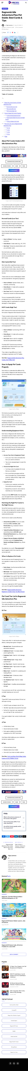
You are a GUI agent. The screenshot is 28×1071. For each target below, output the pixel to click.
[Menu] (2, 2)
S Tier (8, 129)
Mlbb (16, 166)
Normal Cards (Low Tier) (12, 106)
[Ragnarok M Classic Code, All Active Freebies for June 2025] (14, 934)
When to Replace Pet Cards (13, 121)
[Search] (26, 2)
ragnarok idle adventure (14, 161)
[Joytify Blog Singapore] (14, 2)
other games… (14, 170)
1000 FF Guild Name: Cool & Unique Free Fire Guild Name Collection (18, 975)
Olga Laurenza (9, 25)
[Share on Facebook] (8, 32)
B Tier (8, 134)
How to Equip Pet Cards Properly (13, 113)
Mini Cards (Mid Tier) (11, 108)
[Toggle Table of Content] (3, 98)
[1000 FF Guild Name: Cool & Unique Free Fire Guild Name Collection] (5, 976)
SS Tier (8, 127)
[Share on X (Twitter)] (10, 32)
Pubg (23, 166)
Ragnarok (5, 8)
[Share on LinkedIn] (15, 32)
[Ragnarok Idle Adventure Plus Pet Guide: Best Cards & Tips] (14, 44)
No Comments (20, 27)
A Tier (8, 132)
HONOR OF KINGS (7, 166)
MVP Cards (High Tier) (11, 110)
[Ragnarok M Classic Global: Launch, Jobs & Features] (14, 910)
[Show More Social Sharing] (17, 32)
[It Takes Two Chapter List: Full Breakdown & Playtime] (5, 968)
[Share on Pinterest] (12, 32)
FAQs (6, 136)
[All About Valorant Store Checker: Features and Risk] (5, 985)
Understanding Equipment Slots (13, 115)
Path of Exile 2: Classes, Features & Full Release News (20, 846)
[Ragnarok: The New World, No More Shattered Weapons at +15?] (14, 886)
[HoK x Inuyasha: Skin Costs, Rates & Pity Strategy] (5, 992)
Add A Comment (14, 954)
